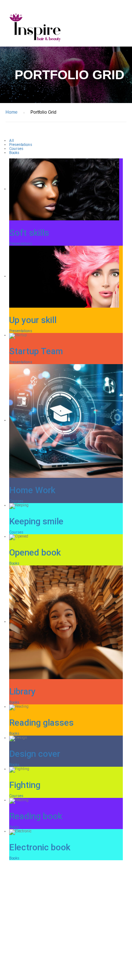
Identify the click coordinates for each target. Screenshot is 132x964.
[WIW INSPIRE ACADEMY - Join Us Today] (35, 29)
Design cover (34, 754)
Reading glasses (41, 723)
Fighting (24, 785)
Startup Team (36, 351)
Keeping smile (36, 521)
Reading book (35, 816)
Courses (16, 501)
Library (22, 691)
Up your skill (32, 320)
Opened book (35, 552)
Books (14, 563)
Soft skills (29, 233)
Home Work (32, 490)
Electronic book (39, 847)
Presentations (20, 244)
